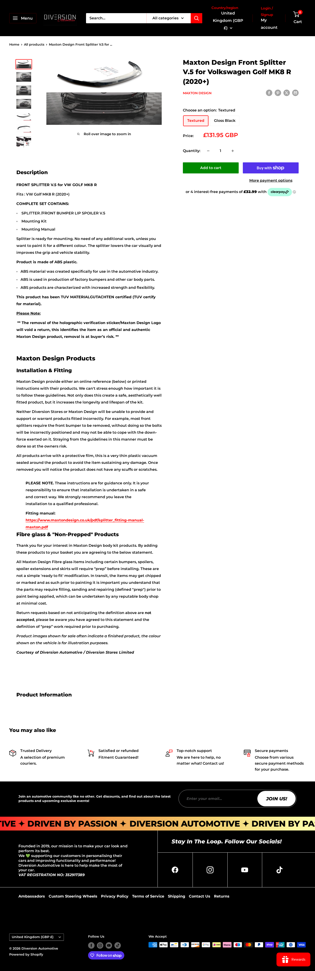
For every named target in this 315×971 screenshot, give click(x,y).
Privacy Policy (114, 896)
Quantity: (191, 151)
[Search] (196, 18)
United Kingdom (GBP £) (32, 937)
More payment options (270, 180)
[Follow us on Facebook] (91, 945)
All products (34, 44)
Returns (221, 896)
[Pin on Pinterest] (278, 92)
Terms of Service (148, 896)
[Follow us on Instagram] (100, 945)
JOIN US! (276, 798)
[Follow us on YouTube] (109, 945)
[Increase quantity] (233, 151)
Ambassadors (31, 896)
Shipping (176, 896)
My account (269, 24)
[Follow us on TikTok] (117, 945)
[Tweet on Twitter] (286, 92)
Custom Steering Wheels (73, 896)
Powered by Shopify (26, 954)
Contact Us (199, 896)
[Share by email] (295, 92)
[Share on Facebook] (269, 92)
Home (14, 44)
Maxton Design (197, 93)
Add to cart (210, 168)
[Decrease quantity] (208, 151)
